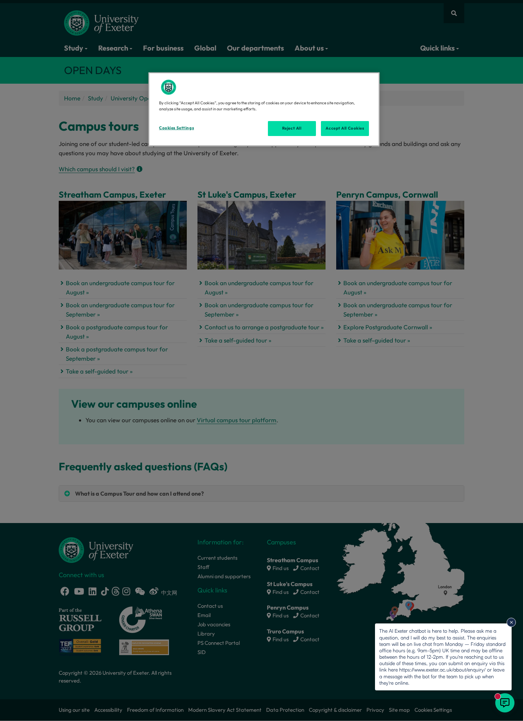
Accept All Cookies (345, 128)
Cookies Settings (176, 127)
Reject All (292, 128)
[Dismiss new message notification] (511, 622)
